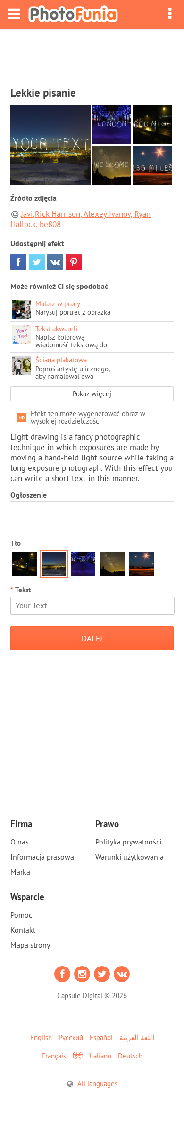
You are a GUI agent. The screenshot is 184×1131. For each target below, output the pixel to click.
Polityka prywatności (128, 841)
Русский (71, 1037)
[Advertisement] (92, 54)
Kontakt (22, 929)
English (41, 1037)
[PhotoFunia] (73, 14)
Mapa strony (30, 945)
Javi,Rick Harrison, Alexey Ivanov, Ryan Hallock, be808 (80, 219)
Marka (20, 872)
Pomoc (21, 914)
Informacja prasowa (42, 856)
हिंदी (78, 1055)
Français (54, 1055)
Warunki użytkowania (129, 856)
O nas (19, 841)
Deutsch (130, 1055)
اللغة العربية (136, 1037)
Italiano (100, 1055)
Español (101, 1037)
